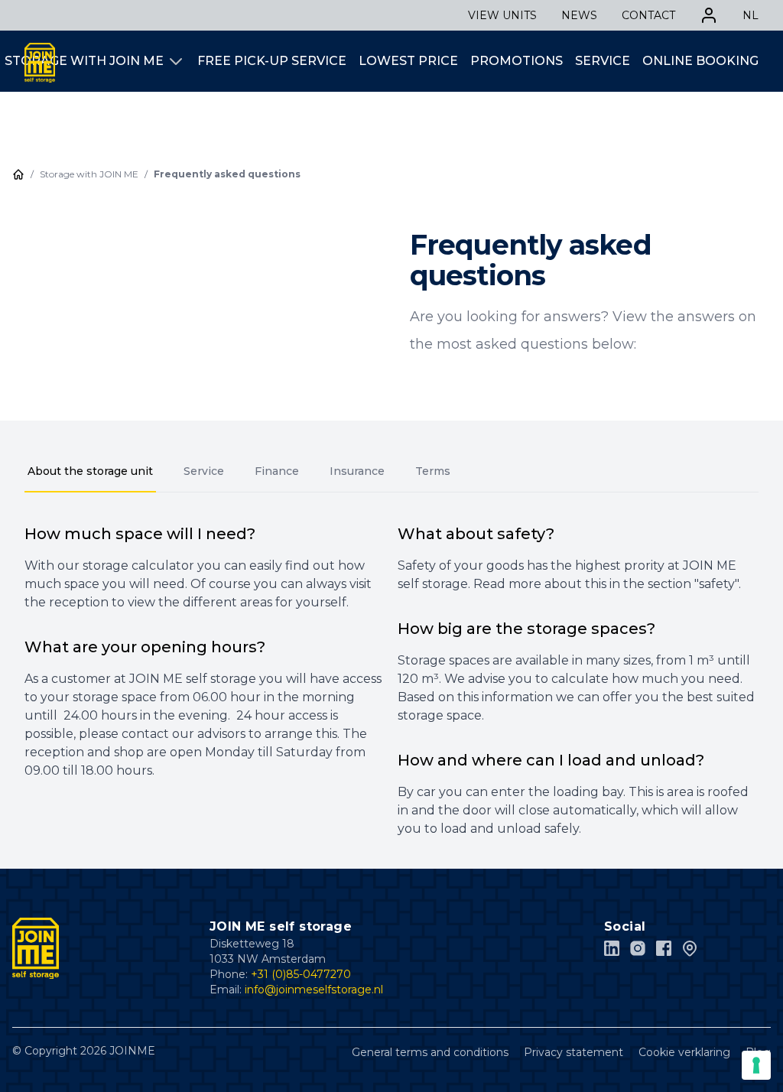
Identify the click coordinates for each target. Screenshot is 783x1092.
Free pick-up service (271, 61)
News (579, 15)
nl (750, 15)
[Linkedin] (611, 948)
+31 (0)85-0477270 (301, 974)
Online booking (700, 61)
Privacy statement (573, 1052)
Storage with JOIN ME (84, 61)
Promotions (516, 61)
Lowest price (408, 61)
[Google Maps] (690, 948)
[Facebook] (663, 948)
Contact (648, 15)
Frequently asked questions (227, 174)
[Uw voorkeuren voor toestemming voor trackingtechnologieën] (756, 1065)
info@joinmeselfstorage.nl (314, 989)
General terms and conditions (430, 1052)
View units (502, 15)
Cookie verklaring (684, 1052)
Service (602, 61)
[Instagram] (638, 948)
